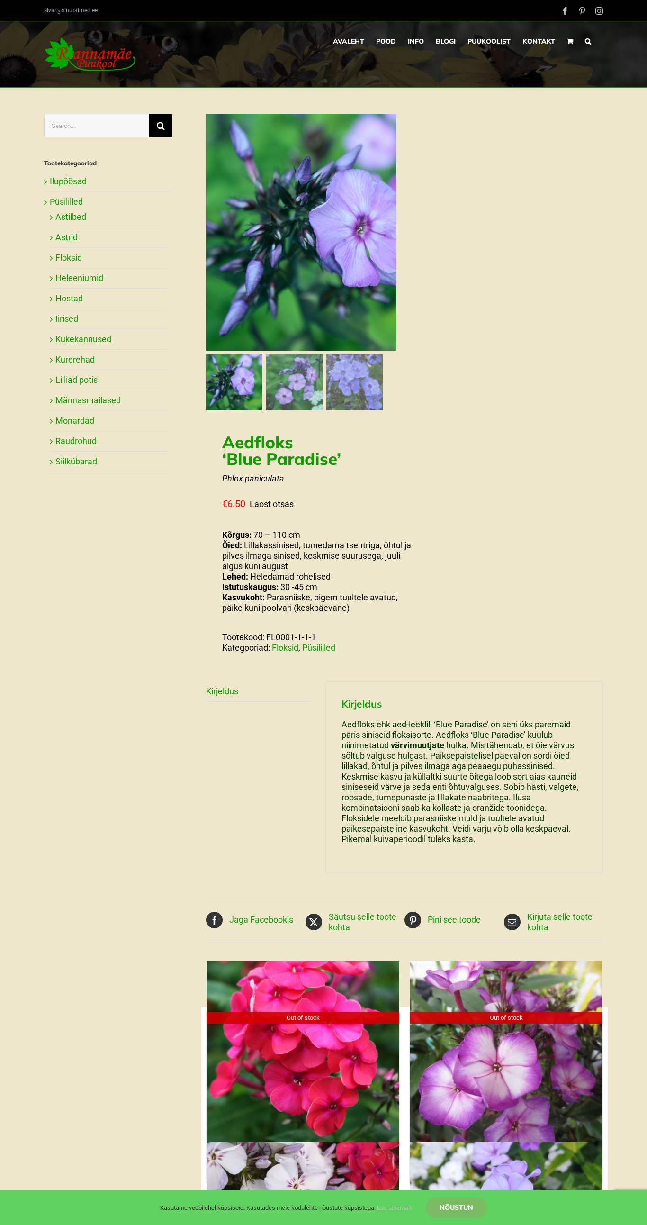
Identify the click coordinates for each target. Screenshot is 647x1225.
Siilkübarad (76, 461)
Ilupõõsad (68, 181)
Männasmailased (88, 400)
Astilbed (70, 217)
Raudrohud (76, 441)
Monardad (74, 421)
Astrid (66, 237)
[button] (588, 41)
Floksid (285, 648)
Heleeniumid (79, 278)
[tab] (257, 691)
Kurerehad (75, 359)
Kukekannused (83, 339)
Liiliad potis (76, 380)
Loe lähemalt (394, 1207)
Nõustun (456, 1207)
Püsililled (318, 648)
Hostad (69, 298)
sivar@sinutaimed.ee (71, 10)
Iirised (66, 319)
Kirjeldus (222, 691)
